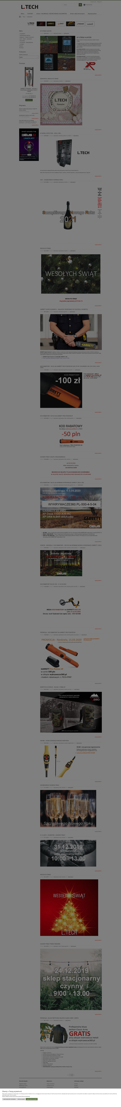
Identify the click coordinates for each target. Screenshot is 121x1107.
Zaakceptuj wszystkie (32, 1099)
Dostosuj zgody (21, 1099)
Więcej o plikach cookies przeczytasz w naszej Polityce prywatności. (16, 1096)
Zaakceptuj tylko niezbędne (9, 1099)
